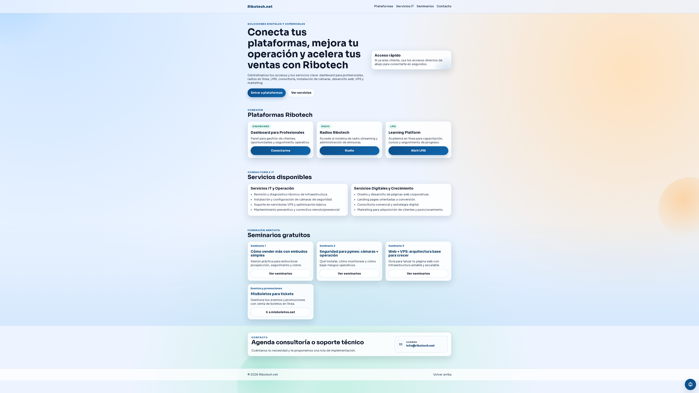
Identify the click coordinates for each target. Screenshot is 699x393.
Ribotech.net (260, 6)
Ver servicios (301, 93)
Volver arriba (442, 374)
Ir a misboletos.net (280, 312)
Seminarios (425, 6)
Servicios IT (405, 6)
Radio (349, 150)
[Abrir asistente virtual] (690, 384)
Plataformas (383, 6)
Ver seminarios (280, 273)
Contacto (444, 6)
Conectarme (280, 150)
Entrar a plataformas (267, 93)
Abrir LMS (418, 150)
